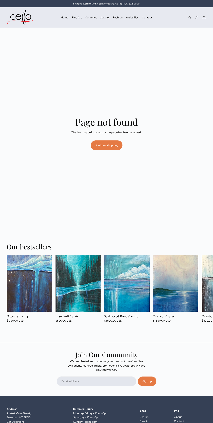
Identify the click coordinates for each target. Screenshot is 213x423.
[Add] (47, 307)
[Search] (189, 17)
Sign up (147, 381)
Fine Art (145, 421)
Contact (179, 421)
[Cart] (204, 17)
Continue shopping (106, 145)
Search (144, 417)
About (178, 417)
